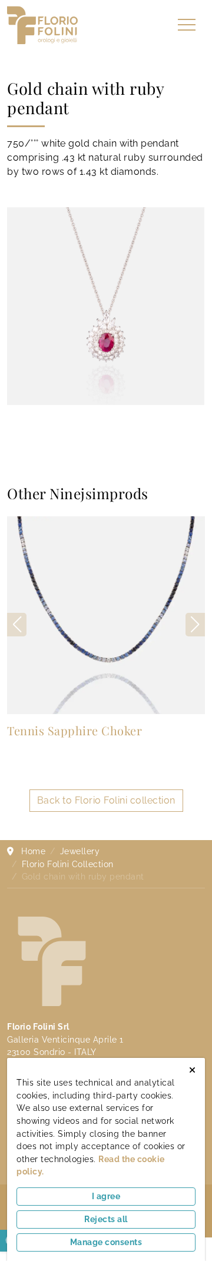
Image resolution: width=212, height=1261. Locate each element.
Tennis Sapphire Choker (74, 730)
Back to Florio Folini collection (106, 800)
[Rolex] (169, 25)
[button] (195, 624)
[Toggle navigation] (187, 25)
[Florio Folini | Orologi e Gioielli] (42, 24)
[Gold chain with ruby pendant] (106, 306)
